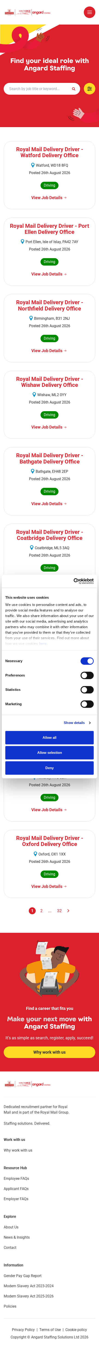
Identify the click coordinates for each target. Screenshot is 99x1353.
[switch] (87, 675)
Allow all (49, 737)
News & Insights (17, 1237)
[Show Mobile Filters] (89, 88)
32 (59, 910)
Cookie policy (76, 1330)
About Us (11, 1227)
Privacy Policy (23, 1330)
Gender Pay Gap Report (22, 1276)
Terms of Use (50, 1330)
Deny (49, 768)
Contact (10, 1247)
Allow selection (49, 753)
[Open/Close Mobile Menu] (89, 12)
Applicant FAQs (16, 1189)
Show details (74, 723)
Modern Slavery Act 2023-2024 (29, 1286)
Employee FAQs (16, 1178)
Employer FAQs (16, 1199)
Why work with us (18, 1150)
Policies (10, 1306)
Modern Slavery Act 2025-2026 (29, 1296)
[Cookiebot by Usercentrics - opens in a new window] (73, 581)
